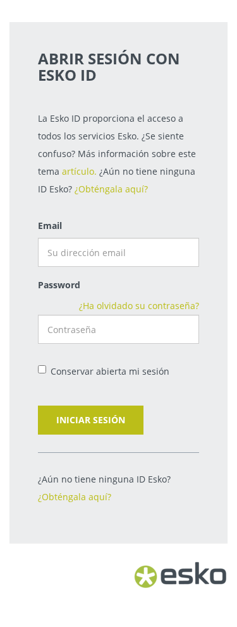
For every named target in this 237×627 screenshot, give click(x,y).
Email (50, 225)
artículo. (79, 171)
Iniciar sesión (90, 420)
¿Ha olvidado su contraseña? (139, 306)
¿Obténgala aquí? (111, 189)
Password (59, 285)
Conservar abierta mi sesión (110, 371)
